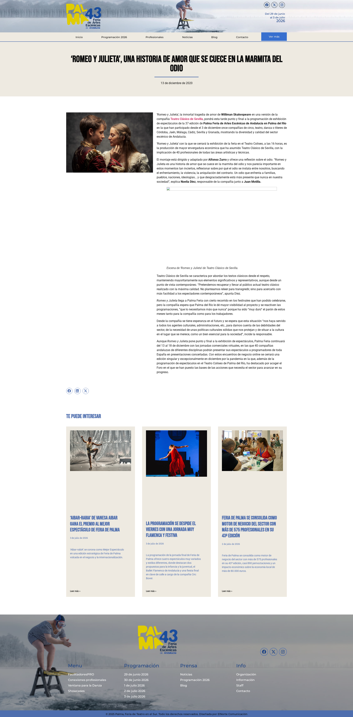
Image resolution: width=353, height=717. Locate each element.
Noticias (187, 37)
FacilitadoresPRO (81, 674)
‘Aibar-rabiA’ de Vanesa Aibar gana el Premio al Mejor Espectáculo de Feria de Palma (95, 524)
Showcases (76, 691)
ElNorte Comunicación (232, 714)
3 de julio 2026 (134, 696)
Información (245, 680)
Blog (214, 37)
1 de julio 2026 (134, 685)
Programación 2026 (114, 37)
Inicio (79, 37)
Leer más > (75, 591)
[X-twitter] (274, 5)
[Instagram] (282, 5)
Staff (239, 685)
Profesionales (154, 37)
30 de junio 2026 (136, 680)
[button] (69, 391)
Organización (246, 674)
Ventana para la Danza (85, 685)
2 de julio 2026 (134, 691)
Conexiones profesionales (87, 680)
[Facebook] (267, 5)
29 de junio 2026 (136, 674)
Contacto (242, 37)
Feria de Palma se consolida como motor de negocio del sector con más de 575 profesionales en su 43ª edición (249, 527)
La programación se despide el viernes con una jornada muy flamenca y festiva (171, 530)
